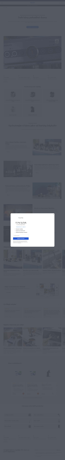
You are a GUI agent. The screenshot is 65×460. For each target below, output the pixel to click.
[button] (53, 214)
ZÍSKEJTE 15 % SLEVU (20, 238)
